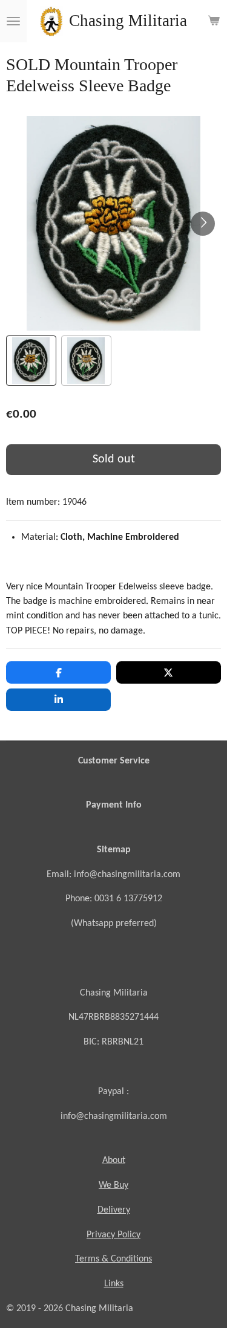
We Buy (113, 1185)
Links (113, 1284)
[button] (31, 360)
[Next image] (203, 224)
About (113, 1160)
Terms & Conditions (113, 1259)
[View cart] (213, 21)
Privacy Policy (113, 1235)
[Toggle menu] (13, 21)
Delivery (113, 1210)
